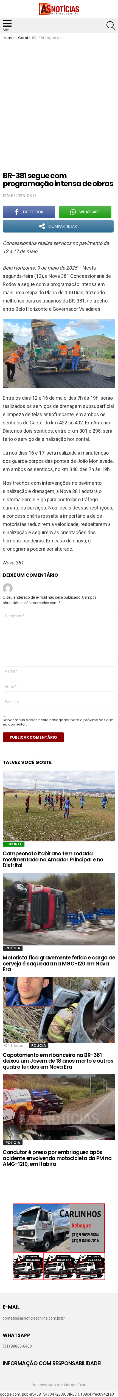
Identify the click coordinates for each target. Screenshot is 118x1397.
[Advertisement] (59, 102)
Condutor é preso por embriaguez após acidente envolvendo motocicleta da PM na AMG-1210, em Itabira (57, 1158)
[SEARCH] (110, 25)
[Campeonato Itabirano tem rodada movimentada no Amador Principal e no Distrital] (59, 806)
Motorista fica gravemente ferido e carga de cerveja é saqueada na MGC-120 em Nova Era (59, 963)
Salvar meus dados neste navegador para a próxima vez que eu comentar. (58, 722)
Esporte (13, 844)
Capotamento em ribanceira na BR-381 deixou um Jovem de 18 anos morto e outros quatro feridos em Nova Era (58, 1061)
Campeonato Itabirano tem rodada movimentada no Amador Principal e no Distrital (53, 859)
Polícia (12, 948)
